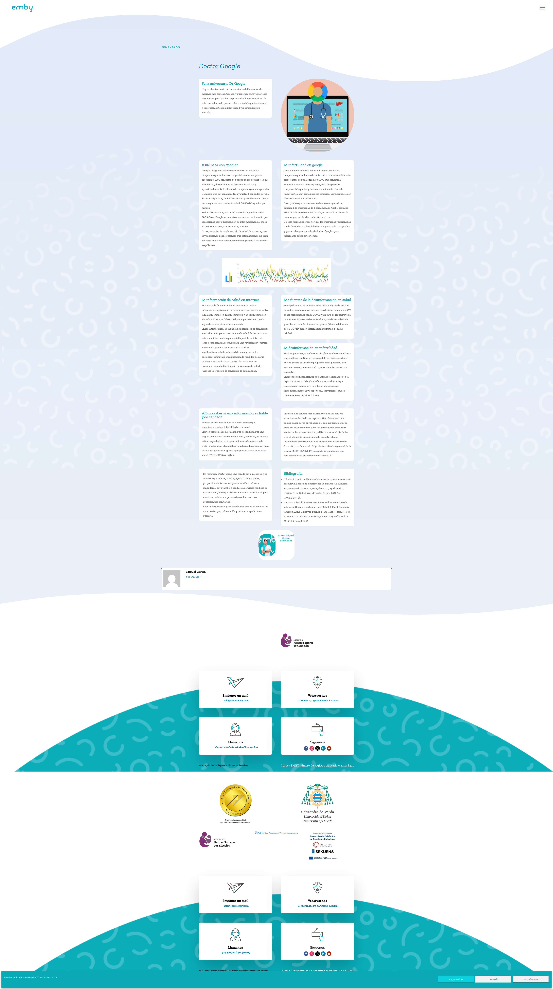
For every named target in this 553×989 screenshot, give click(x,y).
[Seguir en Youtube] (329, 748)
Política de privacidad (220, 765)
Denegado (493, 979)
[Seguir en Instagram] (311, 748)
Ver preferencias (530, 979)
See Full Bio (192, 576)
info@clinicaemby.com (236, 700)
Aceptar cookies (455, 979)
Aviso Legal (204, 765)
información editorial (259, 971)
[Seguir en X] (317, 748)
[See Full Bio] (201, 577)
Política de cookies (240, 765)
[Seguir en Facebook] (306, 748)
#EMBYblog (170, 47)
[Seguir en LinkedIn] (323, 748)
